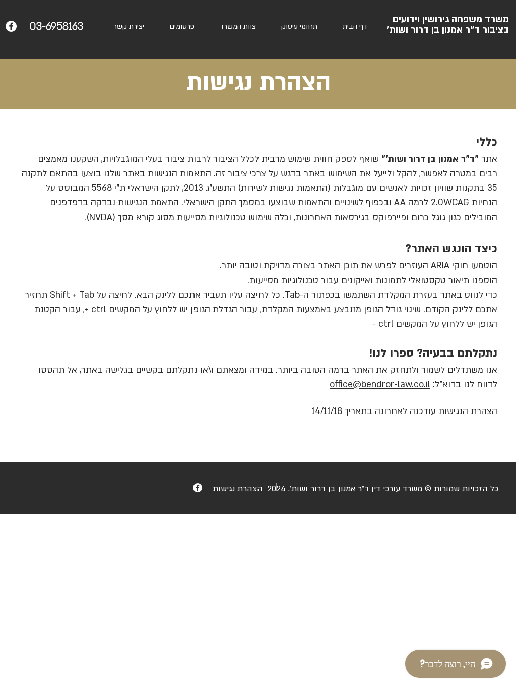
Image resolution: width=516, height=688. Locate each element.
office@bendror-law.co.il (380, 384)
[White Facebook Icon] (11, 26)
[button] (182, 26)
